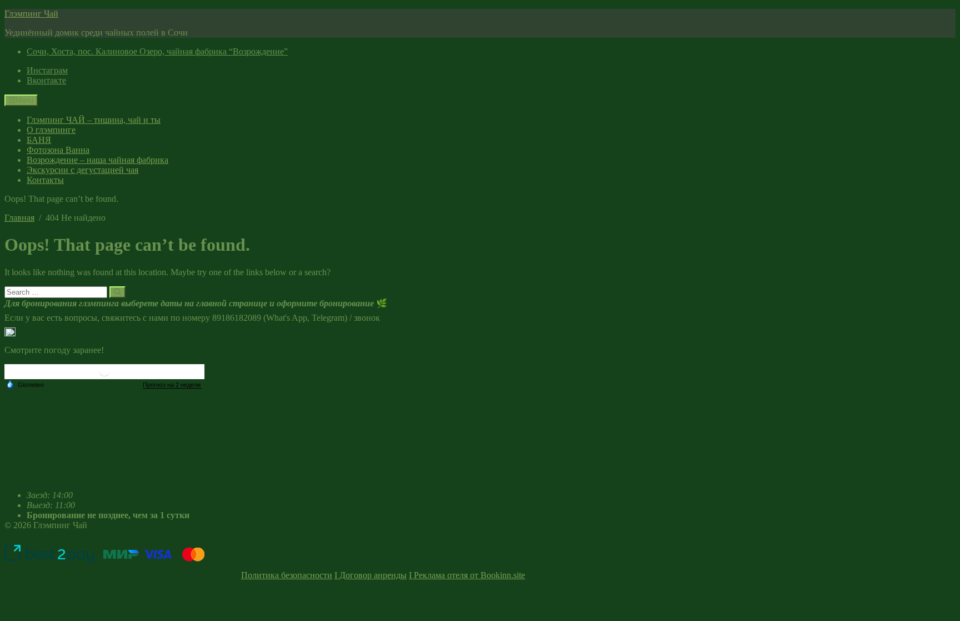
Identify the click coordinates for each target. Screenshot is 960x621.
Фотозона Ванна (58, 150)
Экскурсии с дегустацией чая (82, 170)
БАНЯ (39, 140)
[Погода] (25, 384)
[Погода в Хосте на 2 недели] (172, 385)
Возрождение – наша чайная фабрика (97, 160)
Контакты (45, 180)
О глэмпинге (51, 130)
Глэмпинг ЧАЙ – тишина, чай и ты (94, 120)
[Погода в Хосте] (104, 375)
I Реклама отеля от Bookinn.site (467, 575)
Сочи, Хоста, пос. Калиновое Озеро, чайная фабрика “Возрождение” (157, 51)
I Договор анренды (370, 575)
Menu (24, 100)
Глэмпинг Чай (31, 13)
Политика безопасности (286, 575)
